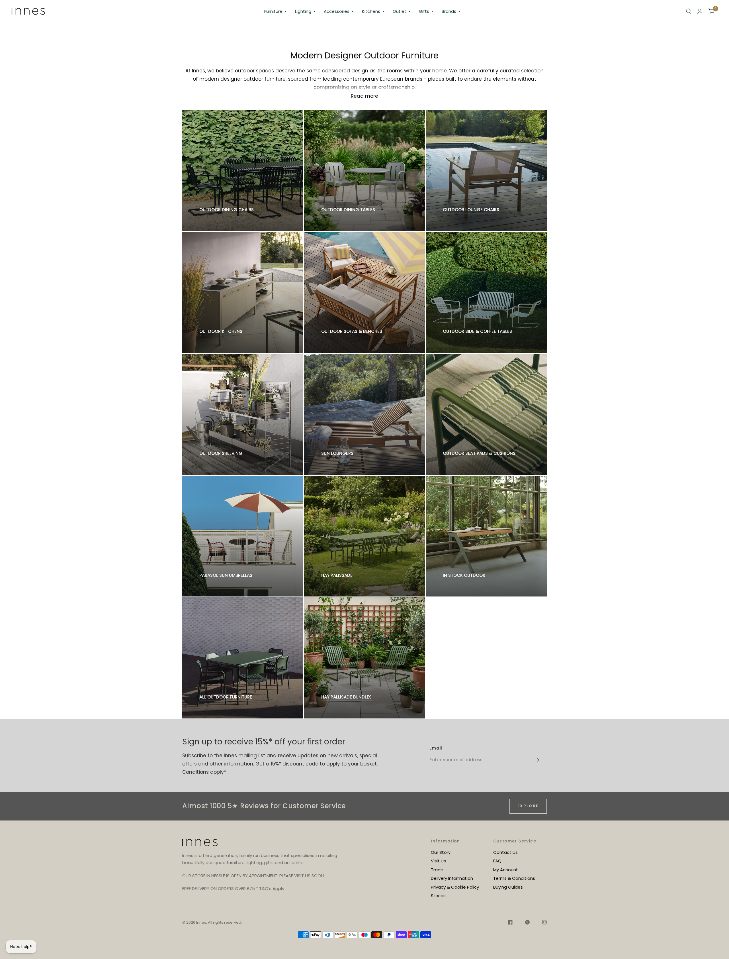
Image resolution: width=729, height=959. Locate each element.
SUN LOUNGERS (337, 453)
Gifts (424, 11)
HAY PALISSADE (337, 575)
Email (435, 748)
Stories (438, 896)
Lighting (303, 11)
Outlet (399, 11)
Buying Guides (508, 887)
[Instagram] (541, 923)
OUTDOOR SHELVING (220, 453)
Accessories (336, 11)
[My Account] (699, 11)
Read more (364, 96)
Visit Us (438, 861)
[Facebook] (510, 923)
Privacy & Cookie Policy (455, 887)
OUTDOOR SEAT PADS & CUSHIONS (479, 453)
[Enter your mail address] (536, 759)
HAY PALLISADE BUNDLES (346, 697)
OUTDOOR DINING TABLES (348, 210)
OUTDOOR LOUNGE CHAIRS (471, 210)
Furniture (273, 11)
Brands (449, 11)
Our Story (440, 852)
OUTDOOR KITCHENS (220, 331)
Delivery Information (452, 878)
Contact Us (505, 852)
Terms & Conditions (514, 878)
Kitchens (371, 11)
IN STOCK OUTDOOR (464, 575)
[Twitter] (527, 923)
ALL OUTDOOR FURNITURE (225, 697)
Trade (437, 870)
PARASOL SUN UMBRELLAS (225, 575)
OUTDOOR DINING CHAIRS (226, 210)
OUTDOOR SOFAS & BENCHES (351, 331)
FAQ (497, 861)
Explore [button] (528, 806)
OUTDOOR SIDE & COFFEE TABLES (477, 331)
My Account (505, 870)
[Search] (688, 11)
